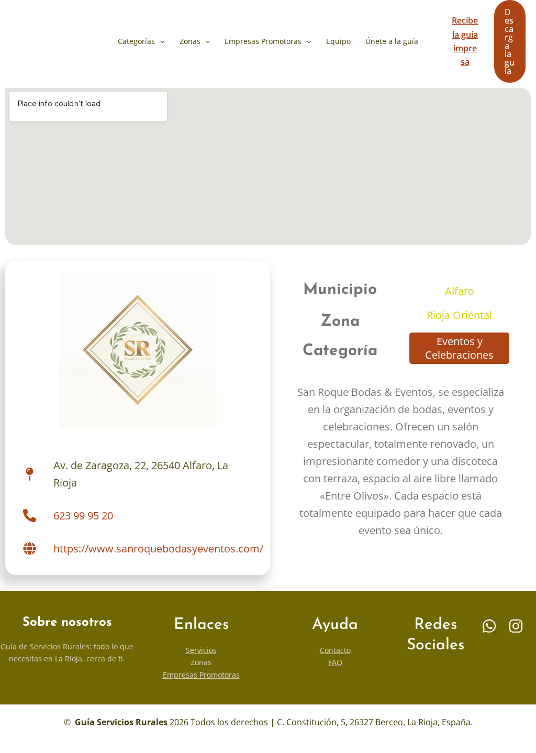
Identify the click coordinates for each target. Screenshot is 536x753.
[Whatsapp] (489, 626)
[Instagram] (516, 626)
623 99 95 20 (83, 515)
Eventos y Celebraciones (459, 348)
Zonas (190, 41)
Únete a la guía (391, 41)
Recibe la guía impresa (465, 41)
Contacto (335, 650)
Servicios (201, 650)
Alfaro (459, 291)
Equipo (338, 41)
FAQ (335, 662)
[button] (159, 41)
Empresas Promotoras (263, 41)
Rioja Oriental (459, 315)
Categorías (136, 41)
